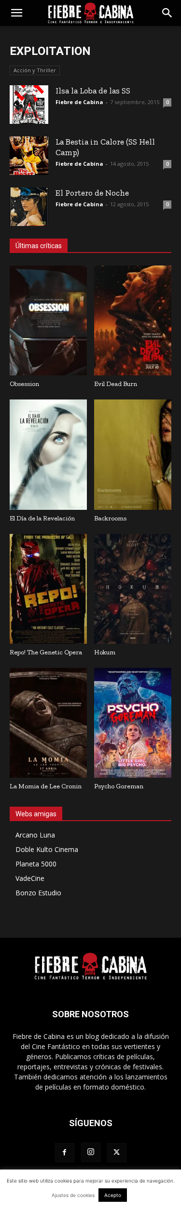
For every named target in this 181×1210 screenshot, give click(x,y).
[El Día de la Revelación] (48, 454)
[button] (16, 13)
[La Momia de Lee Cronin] (48, 723)
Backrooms (110, 518)
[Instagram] (90, 1152)
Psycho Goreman (118, 786)
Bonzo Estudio (38, 892)
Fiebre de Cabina (79, 102)
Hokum (104, 652)
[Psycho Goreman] (132, 723)
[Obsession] (48, 320)
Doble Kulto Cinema (46, 849)
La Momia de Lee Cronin (46, 786)
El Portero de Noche (92, 193)
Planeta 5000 (35, 863)
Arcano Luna (35, 834)
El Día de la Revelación (42, 518)
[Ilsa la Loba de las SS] (29, 104)
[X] (116, 1152)
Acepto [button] (112, 1195)
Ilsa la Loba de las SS (93, 90)
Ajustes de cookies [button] (73, 1195)
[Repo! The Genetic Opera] (48, 589)
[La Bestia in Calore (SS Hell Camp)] (29, 155)
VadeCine (29, 878)
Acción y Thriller (35, 70)
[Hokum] (132, 589)
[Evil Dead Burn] (132, 320)
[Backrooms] (132, 454)
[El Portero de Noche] (29, 206)
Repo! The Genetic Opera (46, 652)
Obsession (24, 384)
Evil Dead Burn (115, 384)
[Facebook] (64, 1152)
